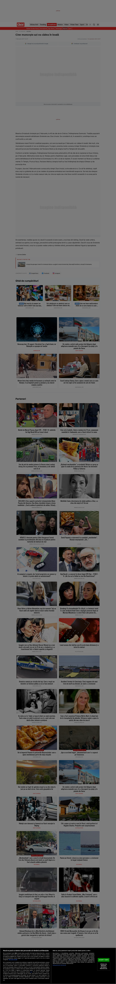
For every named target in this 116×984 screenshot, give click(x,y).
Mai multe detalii (13, 959)
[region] (58, 966)
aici (31, 972)
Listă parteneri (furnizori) (59, 965)
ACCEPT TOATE (104, 960)
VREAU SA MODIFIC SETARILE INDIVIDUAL (103, 966)
